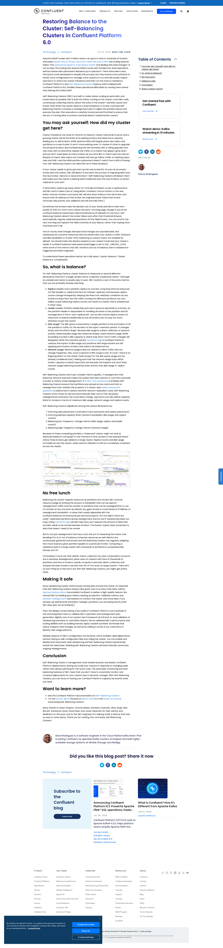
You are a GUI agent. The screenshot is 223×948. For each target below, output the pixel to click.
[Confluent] (49, 11)
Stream (37, 890)
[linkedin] (152, 151)
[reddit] (158, 151)
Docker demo (63, 698)
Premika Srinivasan (105, 842)
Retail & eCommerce (93, 881)
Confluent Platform (41, 881)
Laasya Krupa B (147, 816)
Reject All (86, 931)
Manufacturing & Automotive (96, 886)
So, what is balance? (152, 73)
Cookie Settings (145, 931)
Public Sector (90, 894)
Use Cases (61, 870)
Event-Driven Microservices (67, 899)
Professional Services (124, 903)
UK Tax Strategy (146, 916)
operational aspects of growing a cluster (75, 64)
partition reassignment (54, 598)
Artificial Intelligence (64, 890)
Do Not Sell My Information (109, 931)
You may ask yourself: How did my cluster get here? (158, 68)
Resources (120, 870)
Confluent (66, 52)
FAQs (142, 903)
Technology (49, 52)
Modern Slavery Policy (129, 931)
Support (118, 894)
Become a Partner (147, 907)
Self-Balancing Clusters (81, 84)
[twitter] (140, 151)
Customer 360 (62, 907)
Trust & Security (146, 912)
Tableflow (38, 907)
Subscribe (67, 816)
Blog (141, 894)
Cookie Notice (34, 928)
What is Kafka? (121, 877)
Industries (90, 870)
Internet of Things (63, 912)
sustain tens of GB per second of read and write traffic (80, 61)
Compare (119, 921)
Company (144, 877)
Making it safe (149, 81)
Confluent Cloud (40, 877)
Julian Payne (101, 832)
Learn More (144, 3)
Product (38, 870)
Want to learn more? (152, 88)
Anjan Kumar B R (103, 839)
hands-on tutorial (112, 698)
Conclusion (147, 84)
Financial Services (92, 877)
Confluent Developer (123, 881)
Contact (143, 881)
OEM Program (121, 912)
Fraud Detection (62, 903)
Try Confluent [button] (166, 11)
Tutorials (118, 890)
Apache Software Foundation (120, 937)
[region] (53, 930)
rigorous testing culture (54, 592)
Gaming (88, 907)
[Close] (99, 918)
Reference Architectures (66, 881)
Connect (37, 894)
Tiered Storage (94, 340)
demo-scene (88, 698)
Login (163, 2)
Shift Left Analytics (63, 886)
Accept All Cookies (86, 924)
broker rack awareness (96, 381)
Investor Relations (147, 890)
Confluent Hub (40, 912)
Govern (37, 903)
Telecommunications (93, 890)
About (143, 870)
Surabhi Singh (102, 836)
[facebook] (146, 151)
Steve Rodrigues (148, 174)
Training (118, 899)
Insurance (89, 899)
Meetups (118, 916)
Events (118, 907)
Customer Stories (63, 877)
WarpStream (39, 886)
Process (37, 899)
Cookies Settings (86, 937)
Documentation (121, 886)
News (142, 899)
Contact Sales (177, 2)
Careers (143, 886)
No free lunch (148, 77)
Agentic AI (60, 894)
